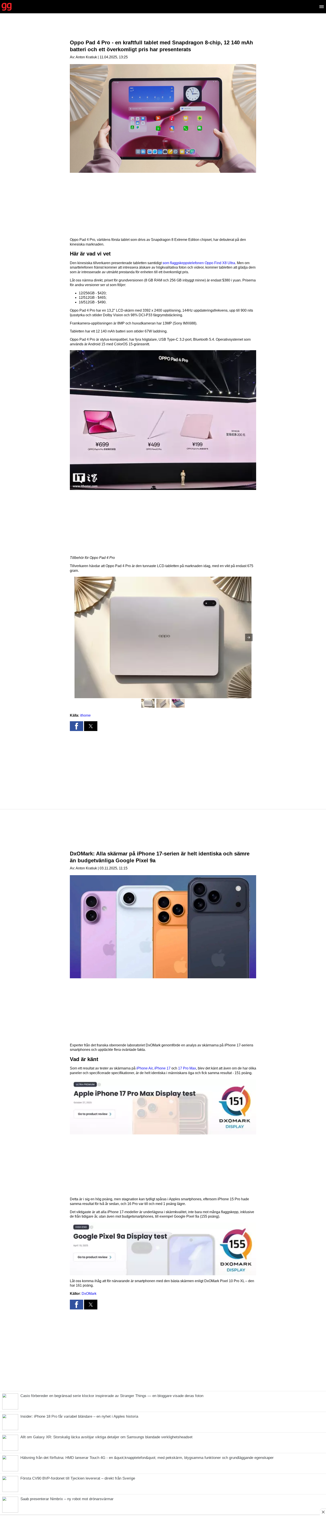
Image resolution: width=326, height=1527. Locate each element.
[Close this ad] (323, 1512)
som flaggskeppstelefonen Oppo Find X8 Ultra (199, 263)
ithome (85, 715)
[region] (163, 29)
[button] (163, 420)
